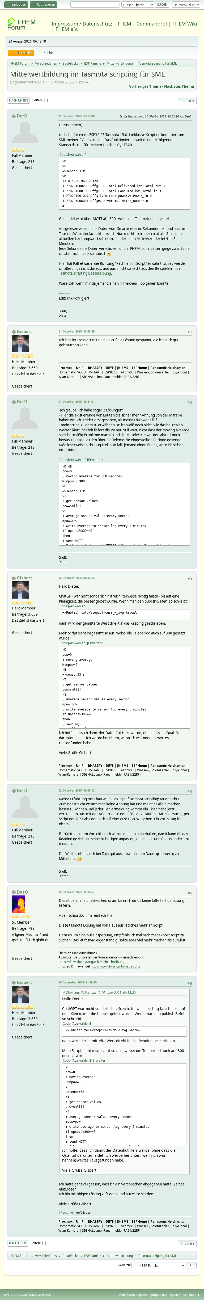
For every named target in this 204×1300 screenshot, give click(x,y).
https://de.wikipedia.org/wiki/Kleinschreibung (91, 962)
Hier (62, 263)
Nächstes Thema (179, 86)
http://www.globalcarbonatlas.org (115, 966)
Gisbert (24, 331)
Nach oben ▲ (190, 1295)
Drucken (187, 101)
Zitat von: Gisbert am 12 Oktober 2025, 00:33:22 (101, 992)
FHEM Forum (21, 24)
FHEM (124, 23)
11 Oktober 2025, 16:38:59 (76, 331)
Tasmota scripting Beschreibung (85, 273)
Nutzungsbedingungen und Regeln (153, 1295)
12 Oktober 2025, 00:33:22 (76, 578)
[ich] (14, 952)
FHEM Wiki (184, 23)
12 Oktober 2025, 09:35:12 (76, 790)
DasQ (22, 892)
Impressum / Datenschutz (82, 23)
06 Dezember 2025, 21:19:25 (77, 982)
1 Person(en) (66, 1212)
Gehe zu (124, 1265)
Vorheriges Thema (145, 86)
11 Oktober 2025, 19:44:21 (76, 401)
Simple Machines (40, 1294)
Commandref (152, 23)
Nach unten (18, 100)
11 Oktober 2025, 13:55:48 (76, 116)
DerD (22, 116)
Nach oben (17, 1243)
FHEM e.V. (67, 29)
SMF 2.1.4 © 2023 (15, 1294)
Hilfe (122, 1295)
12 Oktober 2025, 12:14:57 (76, 892)
